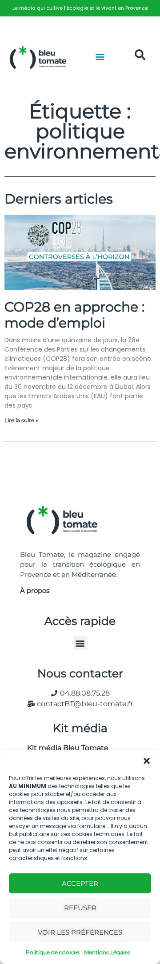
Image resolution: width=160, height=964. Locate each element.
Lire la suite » (21, 420)
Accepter (80, 883)
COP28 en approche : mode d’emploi (74, 315)
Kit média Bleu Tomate (64, 748)
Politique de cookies (53, 952)
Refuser (80, 908)
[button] (146, 760)
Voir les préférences (80, 932)
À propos (34, 590)
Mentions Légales (107, 952)
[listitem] (80, 8)
